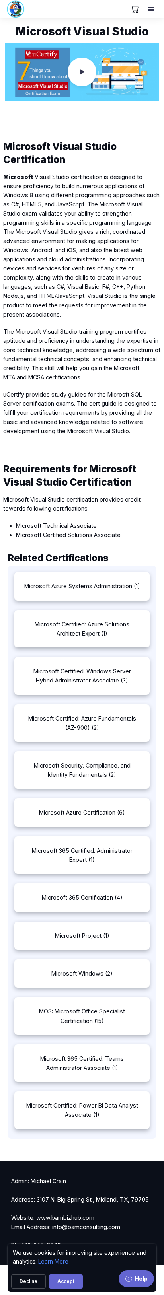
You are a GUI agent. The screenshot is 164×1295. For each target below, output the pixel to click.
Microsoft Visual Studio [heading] (82, 31)
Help (141, 1278)
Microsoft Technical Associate (56, 525)
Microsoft (18, 176)
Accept (65, 1281)
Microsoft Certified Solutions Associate (68, 534)
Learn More (53, 1261)
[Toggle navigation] (152, 9)
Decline (28, 1281)
